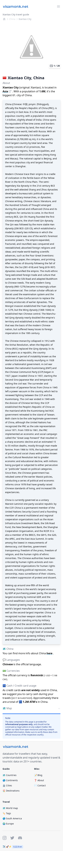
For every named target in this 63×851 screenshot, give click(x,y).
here (49, 653)
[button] (31, 708)
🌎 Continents (10, 780)
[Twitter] (12, 838)
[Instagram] (4, 838)
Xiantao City (25, 19)
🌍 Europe (8, 823)
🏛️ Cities (7, 785)
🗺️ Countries (9, 775)
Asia (5, 91)
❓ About (39, 780)
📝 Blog (38, 775)
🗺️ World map (10, 808)
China (12, 19)
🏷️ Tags (7, 813)
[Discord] (20, 838)
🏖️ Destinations (11, 790)
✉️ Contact (40, 785)
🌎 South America (12, 818)
